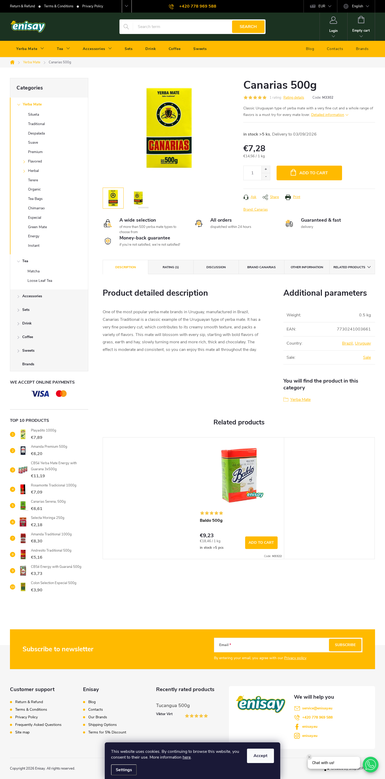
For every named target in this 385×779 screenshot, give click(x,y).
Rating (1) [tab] (171, 267)
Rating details (293, 98)
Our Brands (97, 717)
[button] (370, 764)
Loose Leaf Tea (40, 280)
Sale (367, 357)
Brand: (255, 209)
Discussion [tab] (216, 267)
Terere (33, 180)
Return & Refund (22, 6)
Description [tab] (125, 267)
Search (248, 27)
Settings (124, 770)
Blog (92, 702)
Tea (25, 261)
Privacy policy (295, 657)
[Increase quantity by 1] (265, 169)
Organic (34, 189)
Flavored (35, 161)
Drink (27, 323)
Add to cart (313, 173)
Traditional (36, 123)
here (187, 757)
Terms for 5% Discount (107, 732)
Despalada (36, 133)
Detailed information (327, 114)
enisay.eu (309, 726)
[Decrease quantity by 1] (265, 176)
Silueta (33, 114)
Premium (35, 151)
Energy (33, 236)
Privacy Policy (92, 6)
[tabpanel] (239, 498)
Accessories (32, 296)
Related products (349, 267)
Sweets (28, 350)
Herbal (33, 170)
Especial (34, 217)
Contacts (95, 710)
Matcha (34, 271)
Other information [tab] (307, 267)
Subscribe (345, 644)
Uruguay (363, 343)
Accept (260, 756)
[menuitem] (30, 49)
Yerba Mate (32, 104)
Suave (33, 142)
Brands (28, 364)
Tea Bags (35, 198)
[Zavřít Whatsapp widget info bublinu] (309, 757)
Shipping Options (102, 725)
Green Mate (37, 227)
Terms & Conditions (58, 6)
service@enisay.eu (317, 708)
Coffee (27, 336)
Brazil (347, 343)
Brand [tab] (261, 267)
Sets (26, 309)
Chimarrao (36, 208)
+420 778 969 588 (317, 717)
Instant (34, 245)
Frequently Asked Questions (38, 724)
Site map (22, 732)
